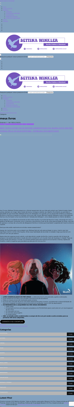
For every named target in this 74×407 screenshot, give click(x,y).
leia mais (3, 324)
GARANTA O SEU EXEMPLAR (12, 322)
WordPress (21, 404)
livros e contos (7, 8)
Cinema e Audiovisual (13, 18)
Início (4, 7)
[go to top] (0, 406)
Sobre (5, 19)
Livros (24, 124)
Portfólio (5, 10)
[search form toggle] (0, 55)
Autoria (2, 124)
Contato (5, 21)
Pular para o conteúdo (7, 1)
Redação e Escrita (11, 16)
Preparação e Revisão (13, 13)
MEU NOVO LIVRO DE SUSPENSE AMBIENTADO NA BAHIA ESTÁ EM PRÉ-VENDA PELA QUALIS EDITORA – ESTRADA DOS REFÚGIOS (36, 130)
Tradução (9, 11)
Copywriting (10, 15)
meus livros (30, 124)
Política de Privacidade (32, 404)
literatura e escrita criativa (13, 124)
